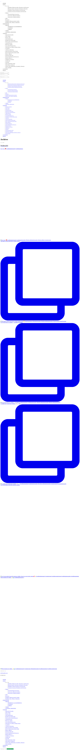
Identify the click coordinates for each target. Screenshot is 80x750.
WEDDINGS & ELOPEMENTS (15, 26)
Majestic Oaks (9, 44)
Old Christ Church (9, 131)
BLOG (4, 70)
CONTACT (5, 745)
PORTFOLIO (6, 23)
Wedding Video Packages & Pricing (16, 10)
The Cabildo (8, 67)
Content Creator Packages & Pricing (17, 11)
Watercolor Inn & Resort (12, 41)
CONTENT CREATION (10, 104)
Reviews (7, 19)
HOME (4, 3)
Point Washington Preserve (12, 56)
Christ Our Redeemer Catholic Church (15, 66)
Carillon (8, 48)
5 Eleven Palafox (10, 49)
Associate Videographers (13, 91)
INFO (4, 4)
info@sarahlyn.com (4, 673)
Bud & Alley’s (9, 734)
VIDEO (7, 30)
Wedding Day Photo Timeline (13, 22)
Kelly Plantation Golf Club (12, 52)
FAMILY (10, 29)
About (7, 88)
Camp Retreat (8, 113)
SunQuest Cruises (10, 59)
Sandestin (8, 60)
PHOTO (7, 25)
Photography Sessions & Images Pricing (18, 8)
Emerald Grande (9, 34)
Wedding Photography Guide (13, 697)
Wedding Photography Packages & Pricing (18, 7)
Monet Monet (8, 122)
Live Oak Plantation (11, 45)
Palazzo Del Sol (9, 55)
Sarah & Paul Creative (13, 14)
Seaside (7, 62)
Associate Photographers (14, 15)
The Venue (8, 36)
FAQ (7, 18)
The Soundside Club (10, 63)
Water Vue (8, 37)
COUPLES (10, 704)
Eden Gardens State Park (12, 51)
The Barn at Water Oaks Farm (13, 723)
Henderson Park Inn (10, 40)
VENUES (5, 33)
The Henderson (9, 715)
